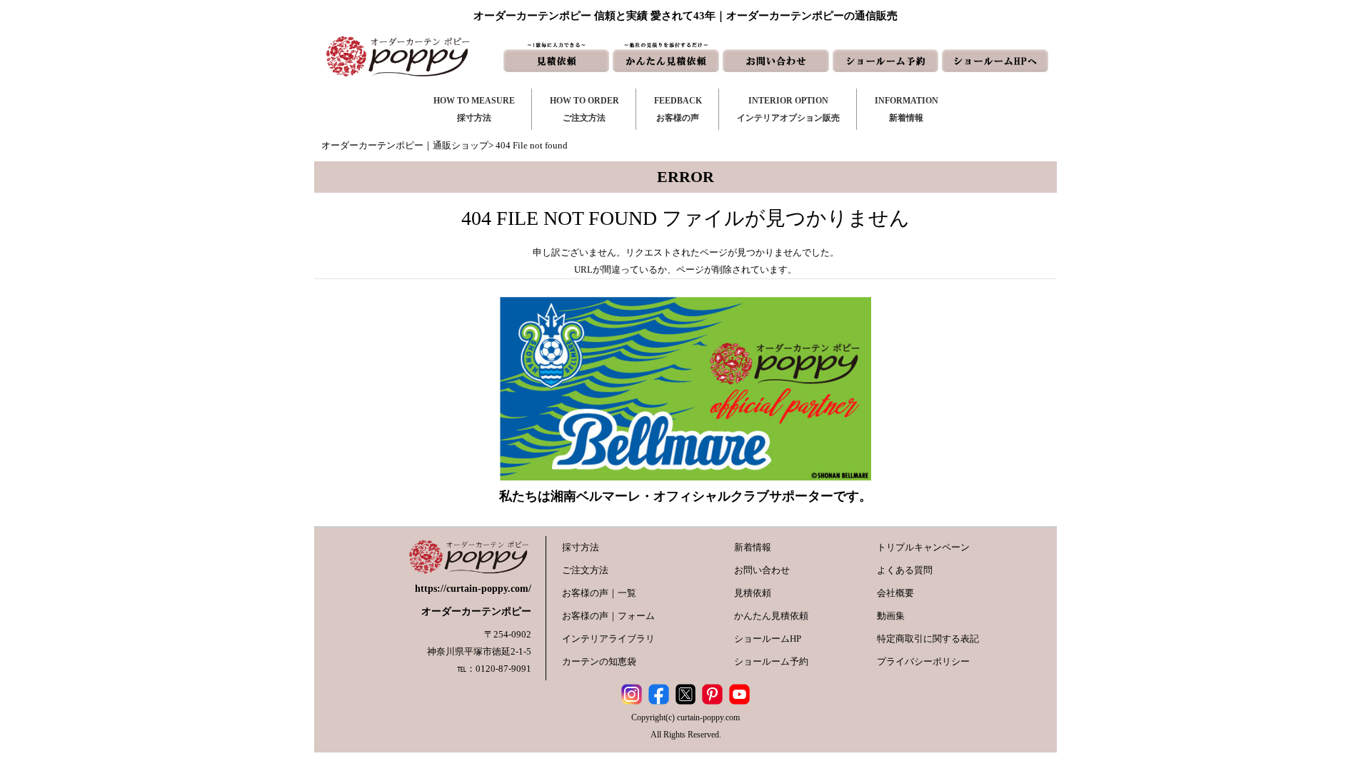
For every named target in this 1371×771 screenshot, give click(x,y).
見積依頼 (752, 593)
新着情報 (752, 547)
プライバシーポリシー (923, 661)
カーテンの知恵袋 (599, 661)
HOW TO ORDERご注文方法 (584, 109)
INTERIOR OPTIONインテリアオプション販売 (788, 109)
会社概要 (895, 593)
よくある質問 (905, 570)
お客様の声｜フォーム (608, 615)
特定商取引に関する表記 (928, 638)
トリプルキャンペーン (923, 547)
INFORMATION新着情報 (906, 109)
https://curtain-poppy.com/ (473, 588)
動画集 (891, 615)
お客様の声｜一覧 (599, 593)
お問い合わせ (762, 570)
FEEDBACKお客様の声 (678, 109)
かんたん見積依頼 (771, 615)
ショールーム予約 (771, 661)
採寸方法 (580, 547)
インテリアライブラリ (608, 638)
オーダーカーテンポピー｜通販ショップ (404, 145)
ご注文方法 (585, 570)
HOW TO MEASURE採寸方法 (474, 109)
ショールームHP (767, 638)
